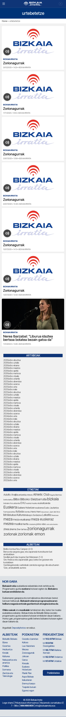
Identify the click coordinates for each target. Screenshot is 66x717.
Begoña (52, 495)
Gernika (27, 512)
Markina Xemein (52, 651)
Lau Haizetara (28, 645)
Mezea (25, 649)
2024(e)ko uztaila (11, 424)
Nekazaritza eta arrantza (9, 661)
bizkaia (53, 498)
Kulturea (21, 514)
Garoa (24, 659)
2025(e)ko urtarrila (11, 408)
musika (18, 523)
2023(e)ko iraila (10, 451)
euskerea (39, 507)
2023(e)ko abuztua (11, 453)
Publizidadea (53, 672)
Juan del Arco (54, 512)
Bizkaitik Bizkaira (9, 638)
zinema (13, 529)
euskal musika (31, 503)
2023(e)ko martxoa (11, 467)
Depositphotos (19, 627)
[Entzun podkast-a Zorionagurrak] (7, 51)
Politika (5, 666)
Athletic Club (41, 494)
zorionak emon (31, 533)
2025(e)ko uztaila (11, 394)
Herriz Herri (36, 511)
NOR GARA (9, 581)
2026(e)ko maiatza (11, 368)
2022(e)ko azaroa (11, 477)
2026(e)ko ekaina (11, 365)
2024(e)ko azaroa (11, 413)
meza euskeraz (42, 519)
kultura (13, 515)
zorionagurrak (40, 528)
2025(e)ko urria (10, 386)
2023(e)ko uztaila (11, 456)
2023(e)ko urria (10, 448)
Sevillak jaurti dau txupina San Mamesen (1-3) (23, 557)
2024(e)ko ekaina (11, 426)
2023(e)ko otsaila (11, 469)
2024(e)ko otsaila (11, 437)
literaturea (55, 515)
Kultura (25, 642)
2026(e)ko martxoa (12, 373)
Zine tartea (22, 529)
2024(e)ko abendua (12, 410)
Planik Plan (26, 673)
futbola (20, 511)
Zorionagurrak (28, 652)
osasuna (32, 524)
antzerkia (22, 494)
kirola (6, 515)
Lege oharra (7, 702)
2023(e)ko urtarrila (11, 472)
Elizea (5, 642)
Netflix (26, 524)
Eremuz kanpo (28, 683)
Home (4, 21)
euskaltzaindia (44, 503)
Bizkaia (53, 638)
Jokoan (25, 656)
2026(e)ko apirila (10, 370)
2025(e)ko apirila (10, 400)
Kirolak (5, 652)
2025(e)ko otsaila (11, 405)
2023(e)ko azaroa (11, 445)
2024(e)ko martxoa (12, 435)
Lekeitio (46, 514)
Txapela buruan (29, 687)
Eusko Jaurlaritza (51, 508)
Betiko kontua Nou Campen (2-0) (18, 549)
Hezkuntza (7, 649)
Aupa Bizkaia (27, 676)
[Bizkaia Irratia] (33, 4)
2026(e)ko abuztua (12, 360)
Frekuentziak (53, 634)
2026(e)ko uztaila (11, 362)
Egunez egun (28, 690)
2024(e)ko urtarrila (11, 440)
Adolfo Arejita (10, 494)
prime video (41, 524)
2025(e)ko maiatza (11, 397)
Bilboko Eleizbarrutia (33, 499)
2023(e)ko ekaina (11, 459)
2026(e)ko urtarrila (11, 378)
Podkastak (30, 634)
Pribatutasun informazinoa (26, 702)
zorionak (10, 534)
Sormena (6, 669)
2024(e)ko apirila (10, 432)
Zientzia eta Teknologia (7, 674)
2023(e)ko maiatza (11, 461)
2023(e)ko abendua (12, 443)
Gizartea (6, 645)
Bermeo (58, 495)
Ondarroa (53, 656)
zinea (6, 529)
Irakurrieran (45, 512)
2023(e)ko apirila (10, 464)
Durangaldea (48, 644)
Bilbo (16, 499)
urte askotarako (52, 524)
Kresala (25, 663)
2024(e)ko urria (10, 416)
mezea (8, 524)
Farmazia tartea (9, 512)
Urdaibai (53, 661)
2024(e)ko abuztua (12, 421)
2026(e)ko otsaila (11, 376)
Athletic (30, 495)
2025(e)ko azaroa (11, 384)
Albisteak (10, 634)
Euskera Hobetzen (26, 507)
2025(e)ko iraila (10, 389)
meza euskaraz (22, 519)
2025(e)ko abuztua (12, 392)
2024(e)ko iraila (10, 419)
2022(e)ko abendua (12, 475)
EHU (23, 503)
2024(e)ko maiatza (11, 429)
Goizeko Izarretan (30, 638)
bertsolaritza (8, 499)
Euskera (10, 507)
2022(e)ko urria (10, 480)
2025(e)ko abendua (12, 381)
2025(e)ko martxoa (12, 402)
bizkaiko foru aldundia (11, 503)
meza (7, 519)
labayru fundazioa (34, 515)
